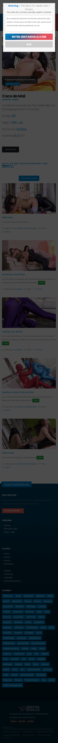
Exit (29, 44)
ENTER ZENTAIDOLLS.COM (29, 37)
